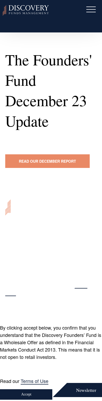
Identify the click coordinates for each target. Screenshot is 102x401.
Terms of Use (34, 380)
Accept (26, 394)
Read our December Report (47, 161)
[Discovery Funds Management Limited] (26, 10)
